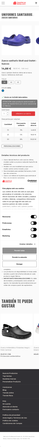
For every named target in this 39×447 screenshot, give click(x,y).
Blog (4, 390)
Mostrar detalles (26, 244)
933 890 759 (26, 438)
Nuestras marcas (9, 379)
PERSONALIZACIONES (12, 146)
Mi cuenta (7, 404)
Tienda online (8, 393)
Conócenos (7, 387)
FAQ (4, 401)
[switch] (34, 223)
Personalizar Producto (12, 382)
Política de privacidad (11, 415)
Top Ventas (7, 376)
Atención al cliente (10, 407)
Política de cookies (10, 421)
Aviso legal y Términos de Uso (15, 418)
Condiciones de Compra (12, 423)
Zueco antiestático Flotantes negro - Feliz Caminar (16, 349)
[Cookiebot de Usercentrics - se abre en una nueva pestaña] (28, 181)
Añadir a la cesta (23, 113)
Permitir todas (19, 250)
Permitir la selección (19, 257)
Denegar (19, 264)
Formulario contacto (11, 409)
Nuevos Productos (10, 373)
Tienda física (8, 396)
